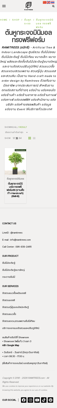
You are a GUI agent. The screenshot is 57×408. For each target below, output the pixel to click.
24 (20, 138)
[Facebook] (23, 400)
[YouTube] (37, 400)
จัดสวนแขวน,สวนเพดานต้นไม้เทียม (18, 321)
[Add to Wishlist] (19, 174)
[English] (49, 2)
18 (17, 138)
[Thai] (53, 2)
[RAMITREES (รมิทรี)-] (28, 6)
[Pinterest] (50, 400)
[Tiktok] (44, 400)
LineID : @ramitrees (12, 233)
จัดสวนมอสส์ (8, 300)
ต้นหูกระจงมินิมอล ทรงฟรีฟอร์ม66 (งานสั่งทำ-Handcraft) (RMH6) (15, 190)
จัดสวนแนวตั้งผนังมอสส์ (14, 293)
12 (14, 138)
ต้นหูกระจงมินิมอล (15, 179)
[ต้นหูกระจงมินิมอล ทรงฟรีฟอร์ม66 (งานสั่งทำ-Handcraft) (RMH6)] (15, 161)
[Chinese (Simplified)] (45, 2)
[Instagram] (30, 400)
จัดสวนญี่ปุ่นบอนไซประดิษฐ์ (15, 307)
